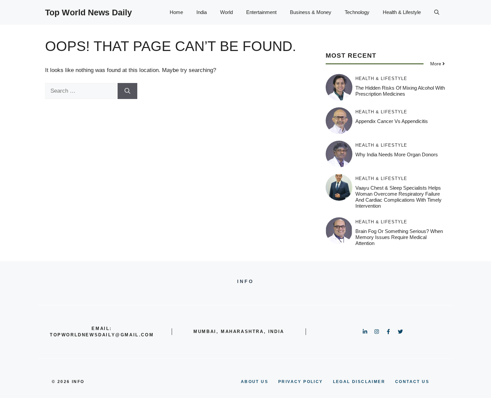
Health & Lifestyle (402, 12)
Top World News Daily (88, 12)
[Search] (127, 91)
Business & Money (310, 12)
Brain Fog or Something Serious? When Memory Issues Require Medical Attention (399, 237)
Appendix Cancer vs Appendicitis (391, 121)
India (201, 12)
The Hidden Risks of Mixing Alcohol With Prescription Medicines (400, 91)
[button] (437, 12)
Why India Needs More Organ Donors (396, 154)
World (226, 12)
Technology (357, 12)
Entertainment (261, 12)
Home (176, 12)
